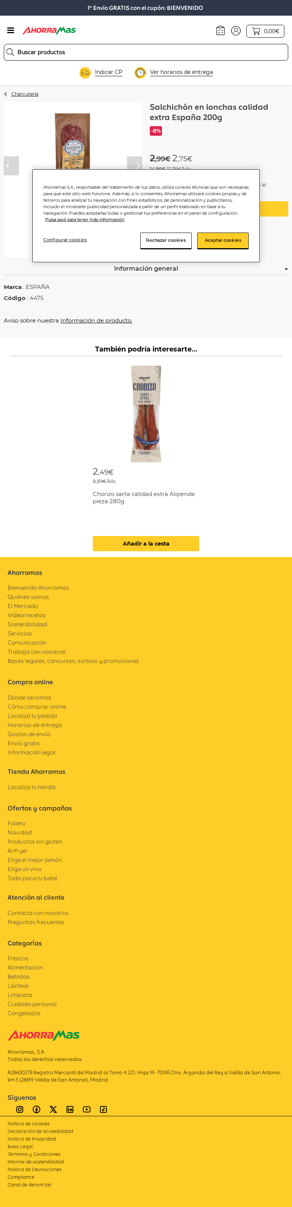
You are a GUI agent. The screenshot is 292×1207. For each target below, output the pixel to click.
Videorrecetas (27, 615)
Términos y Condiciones (34, 1154)
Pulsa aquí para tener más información (84, 219)
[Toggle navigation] (10, 30)
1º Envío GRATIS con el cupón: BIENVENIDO (145, 7)
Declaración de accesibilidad (40, 1131)
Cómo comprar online (37, 706)
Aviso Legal (20, 1146)
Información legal (32, 752)
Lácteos (18, 985)
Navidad (20, 832)
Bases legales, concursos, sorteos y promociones (73, 660)
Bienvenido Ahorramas (38, 587)
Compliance (21, 1177)
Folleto (16, 823)
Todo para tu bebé (32, 878)
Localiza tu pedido (32, 715)
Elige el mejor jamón (35, 860)
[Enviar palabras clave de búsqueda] (10, 52)
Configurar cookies (65, 239)
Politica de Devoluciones (35, 1169)
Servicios (20, 633)
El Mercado (23, 606)
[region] (146, 216)
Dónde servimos (29, 697)
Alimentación (25, 967)
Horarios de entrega (35, 725)
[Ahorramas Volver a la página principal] (49, 30)
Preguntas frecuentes (36, 922)
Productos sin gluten (35, 841)
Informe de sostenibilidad (36, 1162)
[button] (236, 30)
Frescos (18, 958)
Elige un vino (24, 869)
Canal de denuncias (29, 1185)
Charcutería (24, 94)
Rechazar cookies (166, 240)
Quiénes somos (28, 596)
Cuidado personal (32, 1004)
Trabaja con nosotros (37, 651)
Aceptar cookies (223, 240)
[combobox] (146, 52)
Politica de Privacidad (32, 1139)
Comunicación (27, 642)
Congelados (24, 1013)
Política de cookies (28, 1124)
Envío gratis (24, 743)
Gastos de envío (29, 734)
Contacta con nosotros (38, 912)
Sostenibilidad (27, 624)
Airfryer (18, 850)
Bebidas (19, 976)
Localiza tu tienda (32, 787)
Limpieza (20, 994)
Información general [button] (146, 268)
